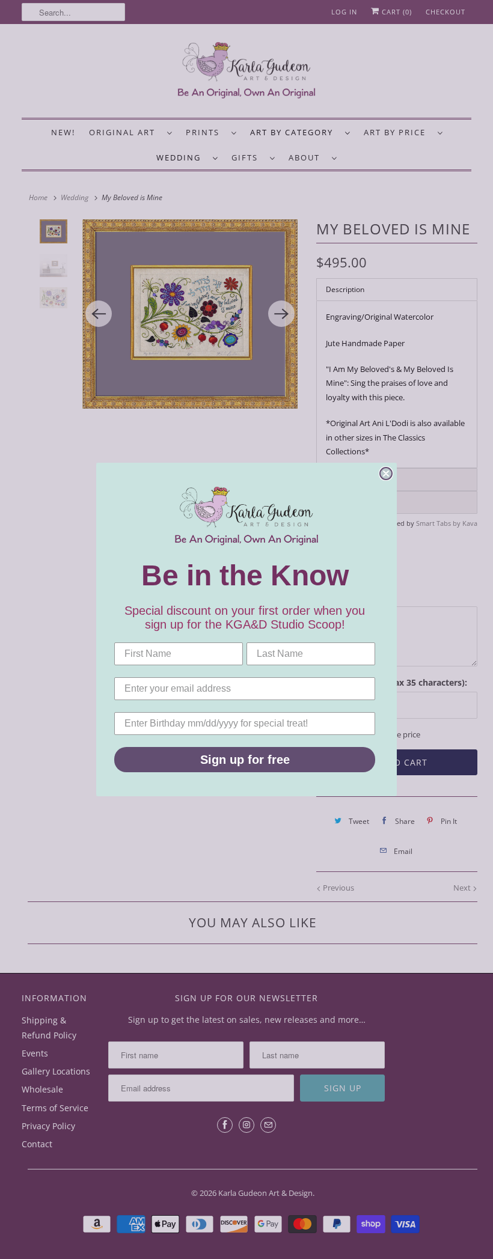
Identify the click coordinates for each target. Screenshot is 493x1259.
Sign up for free (245, 759)
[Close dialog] (386, 474)
